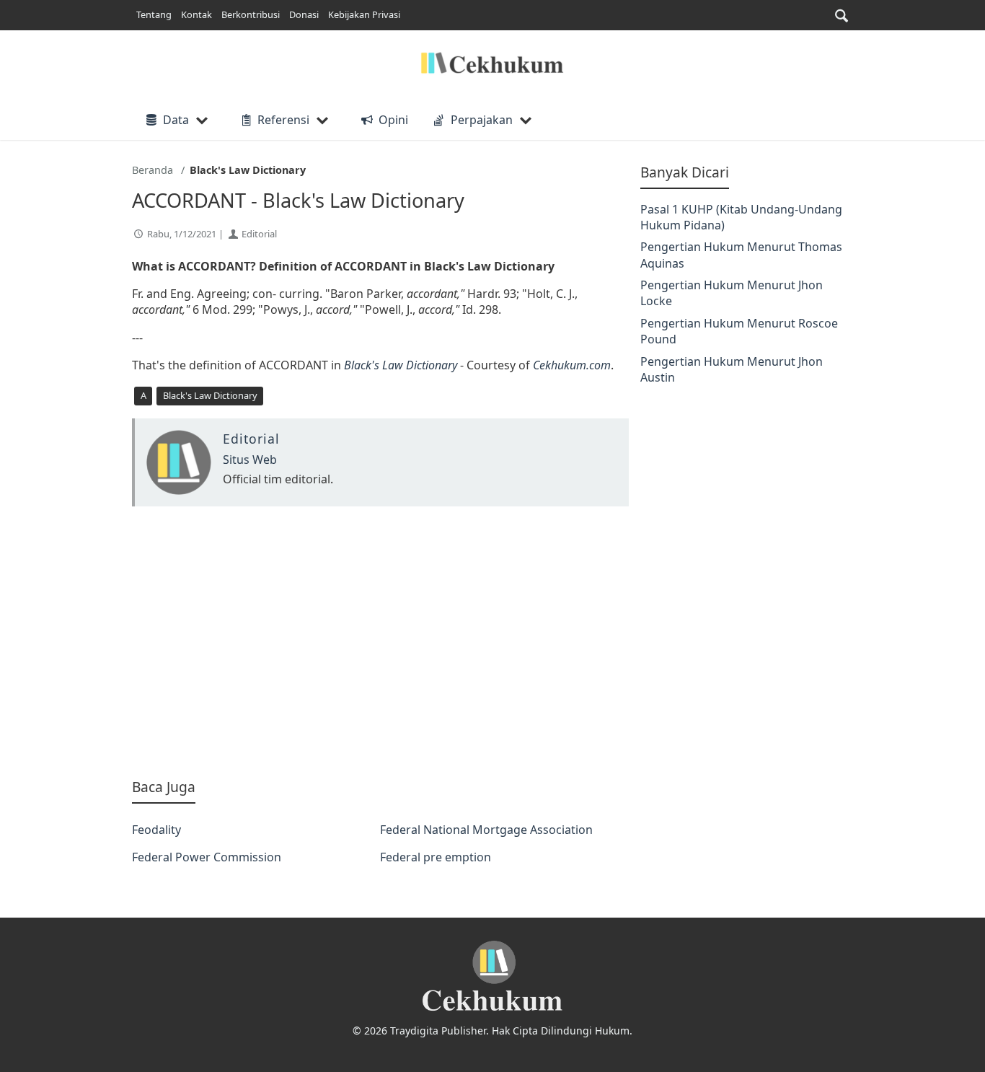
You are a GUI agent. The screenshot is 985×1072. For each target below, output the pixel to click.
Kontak (196, 14)
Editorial (259, 233)
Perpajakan (482, 120)
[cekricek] (492, 976)
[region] (380, 642)
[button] (841, 15)
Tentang (154, 14)
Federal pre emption (435, 857)
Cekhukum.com (572, 365)
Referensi (283, 120)
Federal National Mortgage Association (486, 830)
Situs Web (250, 459)
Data (176, 120)
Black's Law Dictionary (400, 365)
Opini (393, 120)
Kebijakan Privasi (364, 14)
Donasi (304, 14)
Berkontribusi (250, 14)
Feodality (156, 830)
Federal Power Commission (206, 857)
